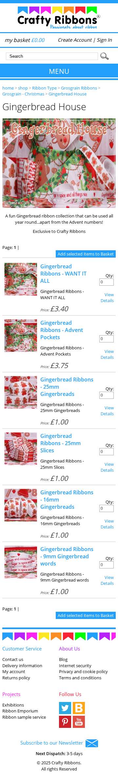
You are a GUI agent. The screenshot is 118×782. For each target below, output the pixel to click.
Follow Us (70, 694)
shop (23, 88)
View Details (107, 297)
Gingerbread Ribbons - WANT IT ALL (63, 273)
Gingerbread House (68, 94)
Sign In (104, 39)
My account (13, 671)
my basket (24, 40)
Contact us (12, 659)
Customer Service (22, 648)
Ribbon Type (44, 88)
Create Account (74, 39)
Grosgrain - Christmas (23, 94)
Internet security (75, 666)
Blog (63, 659)
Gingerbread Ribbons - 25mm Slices (60, 443)
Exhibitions (13, 705)
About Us (69, 648)
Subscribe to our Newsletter (53, 742)
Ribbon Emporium (20, 711)
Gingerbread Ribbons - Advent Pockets (61, 330)
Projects (11, 694)
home (8, 88)
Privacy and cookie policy (83, 671)
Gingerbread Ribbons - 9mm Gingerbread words (66, 556)
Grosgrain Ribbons (79, 88)
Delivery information (22, 666)
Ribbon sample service (24, 717)
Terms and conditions (80, 678)
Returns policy (16, 678)
